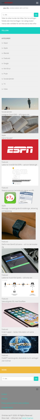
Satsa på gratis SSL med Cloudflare (13, 301)
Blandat (6, 53)
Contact (4, 394)
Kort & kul (7, 69)
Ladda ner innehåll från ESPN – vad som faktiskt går (19, 165)
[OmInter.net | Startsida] (9, 3)
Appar (6, 43)
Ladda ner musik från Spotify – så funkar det (17, 278)
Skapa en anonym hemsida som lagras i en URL (18, 190)
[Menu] (37, 3)
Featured (7, 58)
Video (6, 89)
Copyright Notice (7, 408)
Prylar (6, 74)
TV (5, 84)
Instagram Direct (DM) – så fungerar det (15, 115)
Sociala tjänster (9, 79)
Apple (6, 48)
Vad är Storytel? (7, 138)
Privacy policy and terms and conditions (15, 403)
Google (6, 63)
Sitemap (4, 399)
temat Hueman (27, 418)
